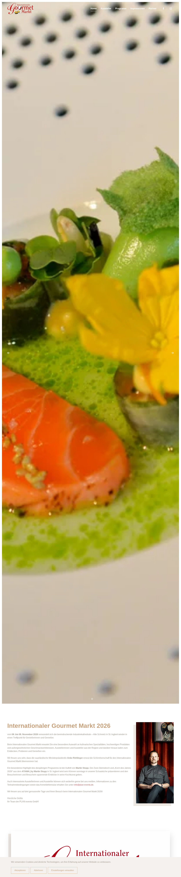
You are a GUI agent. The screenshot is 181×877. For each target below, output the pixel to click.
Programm (120, 8)
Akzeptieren (20, 870)
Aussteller (106, 8)
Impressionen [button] (137, 8)
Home (93, 8)
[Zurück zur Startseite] (20, 8)
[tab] (89, 699)
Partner (152, 8)
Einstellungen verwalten (62, 870)
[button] (8, 353)
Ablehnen (38, 870)
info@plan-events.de (83, 785)
